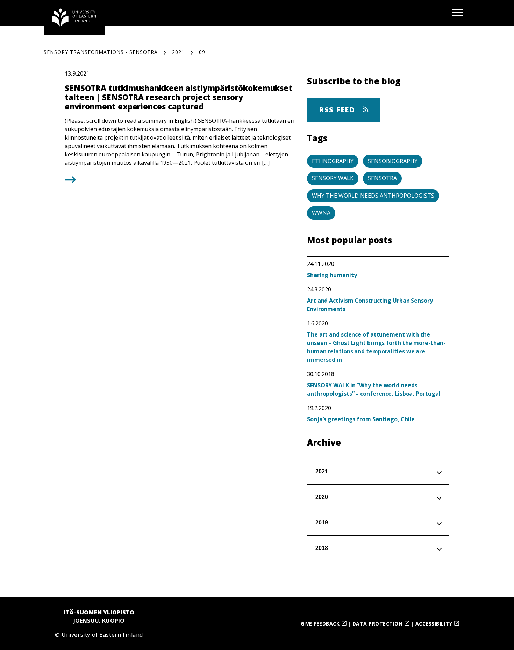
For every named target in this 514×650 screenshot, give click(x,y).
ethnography (333, 161)
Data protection (377, 623)
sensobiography (392, 161)
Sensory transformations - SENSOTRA (101, 52)
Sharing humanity (332, 275)
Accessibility (433, 623)
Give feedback (320, 623)
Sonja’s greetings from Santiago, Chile (361, 419)
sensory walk (333, 178)
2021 (178, 52)
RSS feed (338, 109)
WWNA (321, 213)
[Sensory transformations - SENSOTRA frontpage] (74, 17)
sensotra (382, 178)
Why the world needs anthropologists (373, 195)
